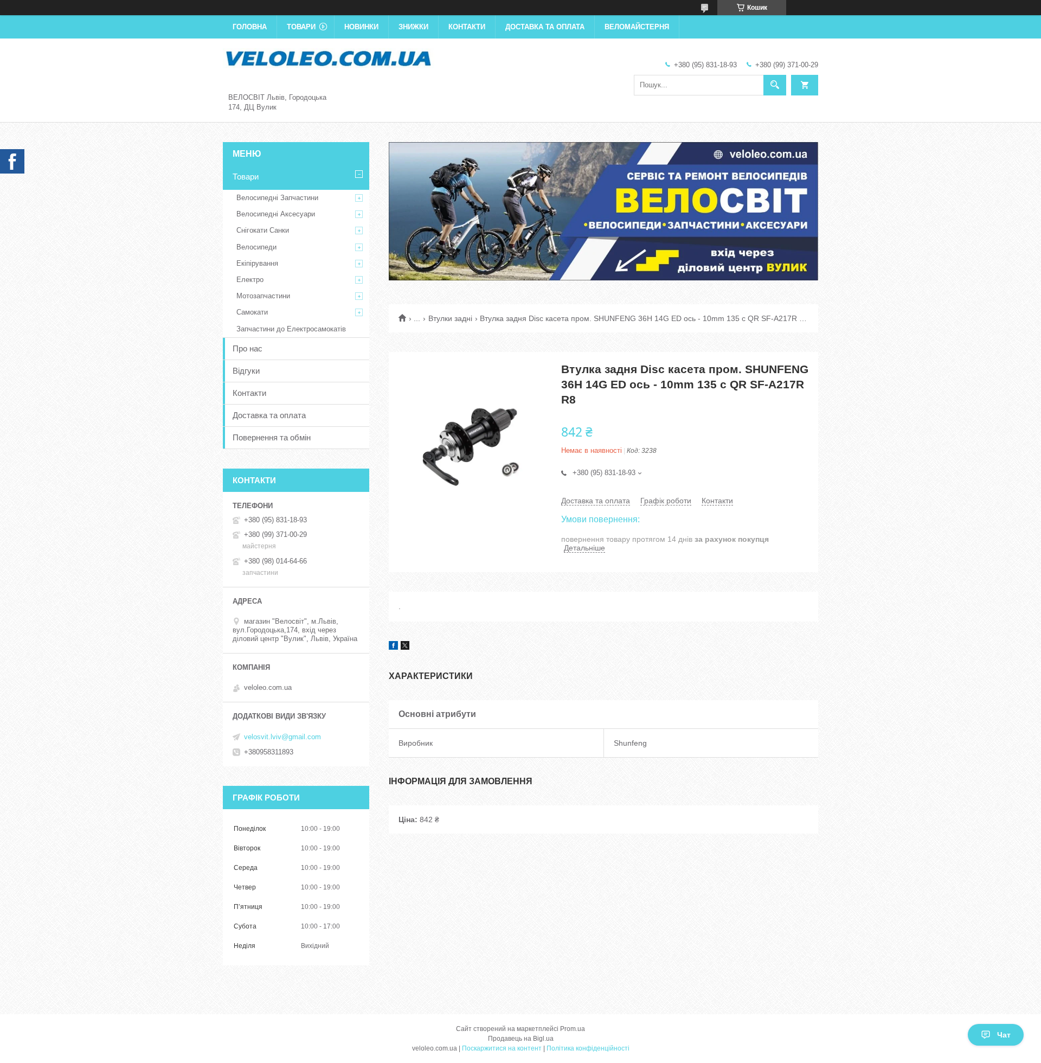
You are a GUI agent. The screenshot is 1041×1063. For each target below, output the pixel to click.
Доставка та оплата (544, 27)
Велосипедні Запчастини (277, 198)
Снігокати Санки (262, 230)
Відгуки (246, 370)
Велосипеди (256, 247)
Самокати (252, 312)
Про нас (247, 348)
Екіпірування (257, 263)
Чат (1004, 1034)
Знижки (413, 27)
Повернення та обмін (272, 437)
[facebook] (393, 647)
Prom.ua (572, 1029)
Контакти (466, 27)
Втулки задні (450, 318)
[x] (405, 647)
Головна (250, 27)
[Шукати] (774, 85)
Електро (250, 280)
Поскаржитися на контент (502, 1048)
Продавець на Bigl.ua (521, 1038)
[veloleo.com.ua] (328, 57)
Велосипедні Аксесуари (275, 214)
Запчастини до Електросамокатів (291, 329)
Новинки (361, 27)
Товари (301, 27)
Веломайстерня (637, 27)
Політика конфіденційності (588, 1048)
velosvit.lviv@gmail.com (282, 737)
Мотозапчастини (263, 296)
